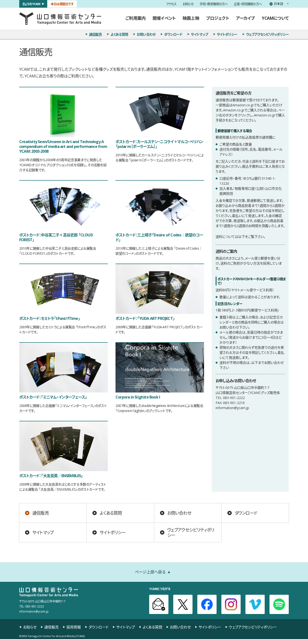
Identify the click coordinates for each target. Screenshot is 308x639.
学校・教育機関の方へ (214, 4)
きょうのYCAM (31, 3)
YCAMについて (275, 18)
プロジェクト (217, 18)
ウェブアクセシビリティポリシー (267, 34)
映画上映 (191, 18)
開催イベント (164, 18)
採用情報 (73, 627)
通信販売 (95, 34)
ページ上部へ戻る (150, 572)
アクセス (171, 4)
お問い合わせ (146, 34)
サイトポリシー (227, 34)
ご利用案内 (135, 18)
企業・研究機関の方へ (248, 4)
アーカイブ (245, 18)
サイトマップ (199, 34)
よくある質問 (119, 34)
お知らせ (188, 4)
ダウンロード (173, 34)
